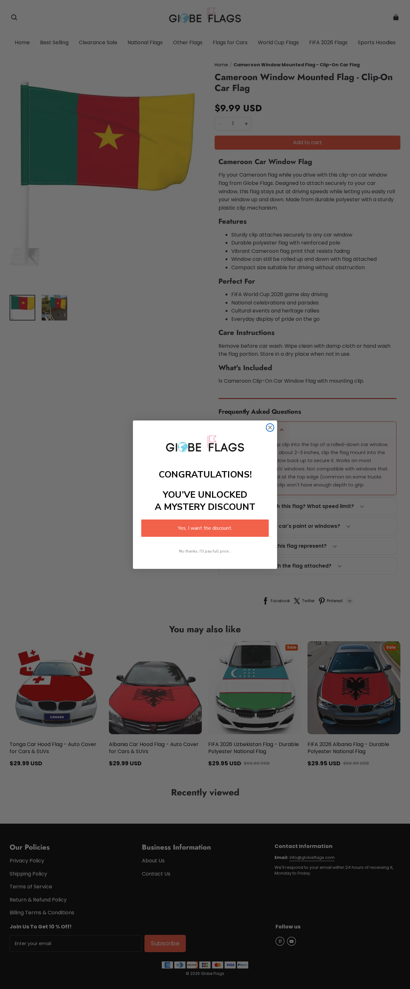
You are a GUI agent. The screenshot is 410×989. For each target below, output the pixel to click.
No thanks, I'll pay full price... (205, 551)
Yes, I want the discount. (205, 528)
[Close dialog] (270, 427)
